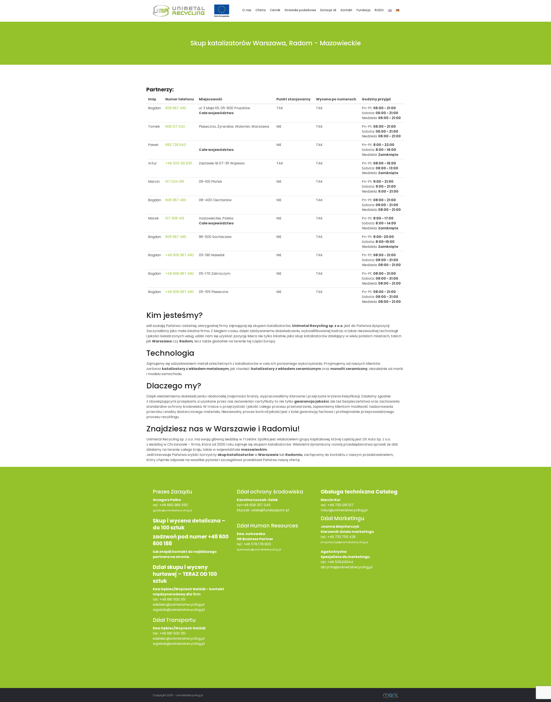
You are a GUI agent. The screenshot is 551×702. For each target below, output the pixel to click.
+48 (163, 633)
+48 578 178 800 (257, 544)
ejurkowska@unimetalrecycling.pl (259, 549)
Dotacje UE (328, 10)
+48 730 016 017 (340, 505)
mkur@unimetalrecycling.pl (344, 510)
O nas (246, 10)
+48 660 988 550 (173, 505)
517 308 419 (174, 218)
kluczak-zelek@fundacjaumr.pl (263, 510)
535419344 (344, 561)
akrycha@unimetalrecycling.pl (347, 567)
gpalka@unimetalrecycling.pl (172, 510)
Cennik (275, 10)
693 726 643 (175, 144)
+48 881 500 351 (172, 599)
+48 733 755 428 (341, 536)
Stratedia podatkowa (300, 10)
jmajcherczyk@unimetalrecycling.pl (344, 542)
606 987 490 (175, 108)
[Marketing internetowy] (390, 695)
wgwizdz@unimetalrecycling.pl (179, 609)
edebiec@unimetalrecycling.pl (178, 604)
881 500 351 (176, 633)
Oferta (260, 10)
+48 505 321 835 (178, 163)
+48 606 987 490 (179, 255)
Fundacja (363, 10)
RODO (379, 10)
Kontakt (346, 10)
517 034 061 (174, 181)
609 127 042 (175, 126)
